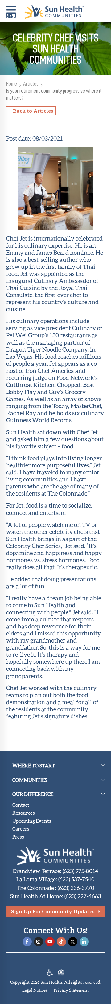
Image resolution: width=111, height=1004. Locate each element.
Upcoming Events (31, 821)
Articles (31, 84)
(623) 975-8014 (80, 870)
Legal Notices (34, 990)
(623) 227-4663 (82, 896)
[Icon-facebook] (27, 941)
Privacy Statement (71, 990)
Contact (20, 805)
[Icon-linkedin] (84, 941)
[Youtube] (50, 941)
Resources (23, 813)
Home (11, 84)
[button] (11, 13)
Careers (20, 829)
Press (18, 837)
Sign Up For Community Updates (53, 911)
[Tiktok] (61, 941)
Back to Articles (33, 111)
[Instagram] (38, 941)
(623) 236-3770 (76, 887)
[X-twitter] (72, 941)
